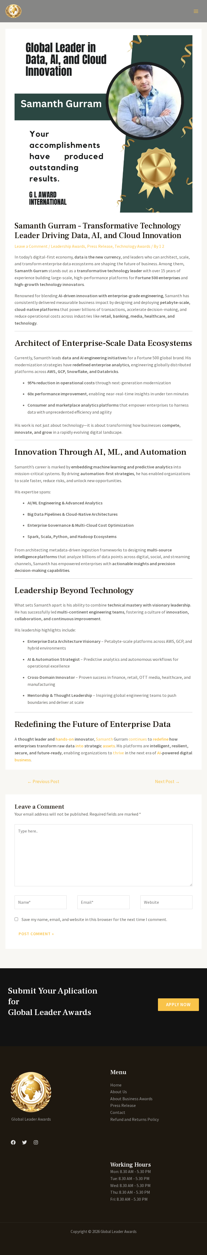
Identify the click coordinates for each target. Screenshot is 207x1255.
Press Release (100, 246)
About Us (118, 1091)
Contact (117, 1112)
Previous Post (43, 781)
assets (109, 745)
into (79, 745)
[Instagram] (35, 1142)
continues (138, 739)
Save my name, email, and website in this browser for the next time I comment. (94, 919)
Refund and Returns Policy (134, 1119)
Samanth (104, 739)
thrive (118, 752)
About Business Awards (131, 1098)
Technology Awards (132, 246)
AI (159, 752)
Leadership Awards (68, 246)
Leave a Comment (31, 246)
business (23, 759)
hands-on (65, 739)
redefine (160, 739)
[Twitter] (24, 1142)
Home (116, 1085)
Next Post (167, 781)
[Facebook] (13, 1142)
